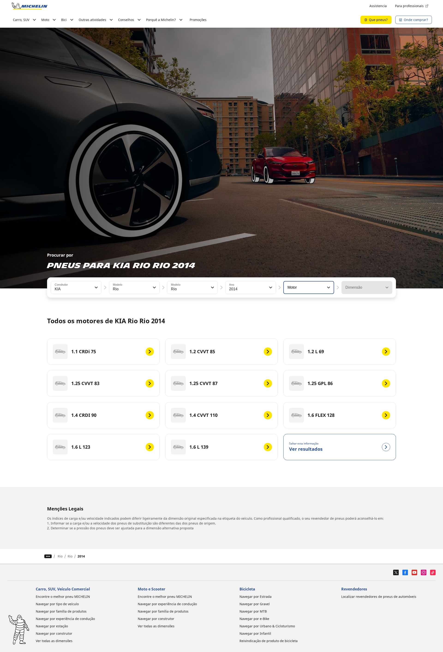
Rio (60, 556)
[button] (96, 287)
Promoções (198, 20)
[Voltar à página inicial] (29, 6)
